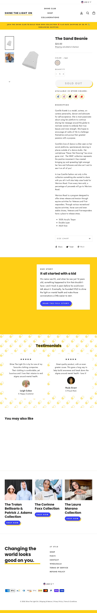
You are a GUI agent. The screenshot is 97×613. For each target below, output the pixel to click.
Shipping (58, 47)
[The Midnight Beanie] (70, 98)
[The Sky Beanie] (58, 98)
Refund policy (57, 571)
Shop (50, 13)
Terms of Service (59, 568)
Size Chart (63, 238)
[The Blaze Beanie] (82, 98)
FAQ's (53, 556)
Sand (57, 62)
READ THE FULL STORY (56, 303)
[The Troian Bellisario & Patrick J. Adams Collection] (18, 489)
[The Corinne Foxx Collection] (48, 489)
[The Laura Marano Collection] (78, 489)
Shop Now (13, 523)
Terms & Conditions (70, 601)
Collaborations (50, 17)
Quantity (60, 69)
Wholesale (56, 564)
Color (61, 58)
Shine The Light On (18, 13)
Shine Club (50, 8)
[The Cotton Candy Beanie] (64, 98)
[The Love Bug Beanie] (76, 98)
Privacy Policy (58, 601)
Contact (54, 560)
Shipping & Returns (46, 601)
